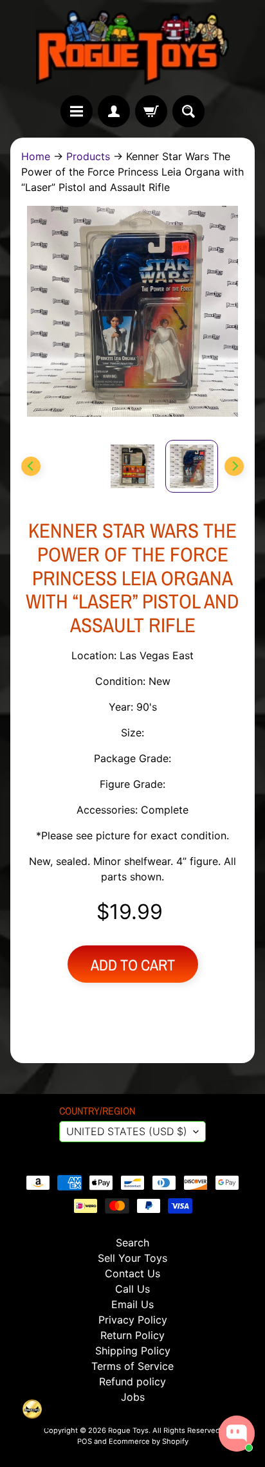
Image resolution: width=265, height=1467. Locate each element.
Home (35, 156)
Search (132, 1242)
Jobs (133, 1396)
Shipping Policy (132, 1350)
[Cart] (151, 111)
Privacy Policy (132, 1319)
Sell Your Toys (132, 1258)
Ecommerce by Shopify (148, 1441)
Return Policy (132, 1335)
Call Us (132, 1288)
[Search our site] (188, 111)
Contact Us (132, 1273)
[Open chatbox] (237, 1434)
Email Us (132, 1304)
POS (84, 1441)
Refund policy (132, 1381)
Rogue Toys (128, 1430)
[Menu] (76, 111)
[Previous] (31, 466)
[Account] (114, 111)
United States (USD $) (126, 1131)
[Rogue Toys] (132, 47)
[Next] (234, 466)
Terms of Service (132, 1366)
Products (88, 156)
